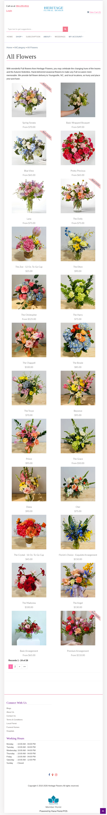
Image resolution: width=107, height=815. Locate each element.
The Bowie (78, 363)
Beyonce (78, 411)
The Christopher (29, 315)
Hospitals (10, 731)
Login (9, 11)
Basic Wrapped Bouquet (78, 123)
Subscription (33, 36)
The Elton (78, 267)
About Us (10, 712)
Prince (29, 459)
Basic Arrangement (29, 651)
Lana (29, 219)
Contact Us (11, 716)
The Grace (78, 459)
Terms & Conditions (15, 720)
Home (10, 36)
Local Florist (12, 723)
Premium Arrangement (78, 651)
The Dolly (78, 219)
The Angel (78, 603)
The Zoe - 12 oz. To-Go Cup (29, 267)
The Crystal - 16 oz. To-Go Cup (29, 555)
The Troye (29, 411)
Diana (29, 507)
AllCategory (19, 47)
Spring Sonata (29, 123)
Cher (78, 507)
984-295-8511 (22, 6)
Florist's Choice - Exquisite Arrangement (78, 555)
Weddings (60, 36)
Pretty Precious (78, 171)
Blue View (29, 171)
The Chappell (29, 363)
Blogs (9, 708)
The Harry (78, 315)
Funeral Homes (13, 727)
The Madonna (29, 603)
